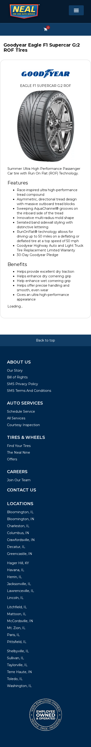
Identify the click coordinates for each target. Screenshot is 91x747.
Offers (12, 459)
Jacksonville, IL (19, 584)
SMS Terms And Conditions (29, 391)
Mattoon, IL (16, 614)
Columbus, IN (18, 533)
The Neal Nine (18, 452)
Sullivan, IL (15, 658)
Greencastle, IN (19, 554)
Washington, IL (19, 686)
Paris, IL (13, 635)
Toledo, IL (15, 679)
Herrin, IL (14, 577)
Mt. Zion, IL (16, 628)
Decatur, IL (16, 547)
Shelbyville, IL (18, 651)
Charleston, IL (18, 526)
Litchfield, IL (17, 607)
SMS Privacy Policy (22, 384)
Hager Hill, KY (18, 563)
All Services (16, 418)
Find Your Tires (19, 446)
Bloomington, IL (20, 512)
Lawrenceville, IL (20, 591)
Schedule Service (21, 411)
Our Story (15, 370)
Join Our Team (19, 480)
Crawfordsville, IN (21, 540)
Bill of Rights (17, 377)
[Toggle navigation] (76, 10)
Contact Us (21, 490)
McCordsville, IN (20, 621)
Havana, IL (15, 570)
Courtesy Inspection (23, 425)
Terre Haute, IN (19, 672)
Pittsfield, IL (16, 642)
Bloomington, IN (20, 519)
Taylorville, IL (17, 665)
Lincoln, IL (15, 598)
